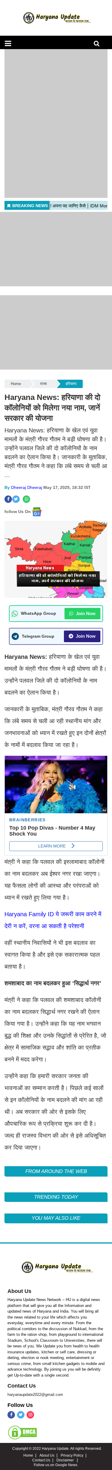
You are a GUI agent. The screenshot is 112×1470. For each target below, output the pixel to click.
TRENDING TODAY (56, 1197)
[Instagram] (30, 1415)
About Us (19, 1291)
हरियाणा (71, 383)
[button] (8, 43)
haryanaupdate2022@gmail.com (35, 1394)
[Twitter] (20, 1415)
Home (16, 383)
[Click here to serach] (98, 45)
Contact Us (21, 1386)
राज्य (43, 383)
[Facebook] (11, 1415)
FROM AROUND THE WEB (56, 1171)
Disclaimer (65, 1460)
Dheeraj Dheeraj (26, 487)
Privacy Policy (72, 1455)
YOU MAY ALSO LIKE (56, 1218)
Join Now (85, 613)
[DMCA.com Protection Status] (22, 1432)
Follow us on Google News (55, 1465)
